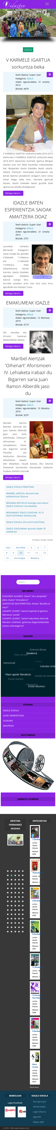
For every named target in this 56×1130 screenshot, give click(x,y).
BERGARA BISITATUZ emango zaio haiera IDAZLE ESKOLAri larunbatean (27, 504)
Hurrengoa (19, 558)
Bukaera (35, 558)
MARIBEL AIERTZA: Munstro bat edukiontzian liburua (22, 495)
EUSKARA (8, 720)
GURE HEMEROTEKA (13, 715)
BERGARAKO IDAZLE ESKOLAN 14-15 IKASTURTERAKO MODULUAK (25, 514)
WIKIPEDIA (8, 725)
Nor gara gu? (39, 1101)
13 (44, 552)
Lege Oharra (39, 1111)
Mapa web (38, 1121)
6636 (35, 852)
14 (7, 558)
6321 (37, 976)
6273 (35, 1080)
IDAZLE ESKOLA (11, 710)
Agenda (37, 1116)
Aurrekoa (20, 547)
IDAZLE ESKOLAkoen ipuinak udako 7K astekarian (26, 530)
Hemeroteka (39, 1106)
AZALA (30, 78)
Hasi (8, 547)
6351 (35, 947)
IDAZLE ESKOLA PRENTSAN (20, 486)
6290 (35, 1044)
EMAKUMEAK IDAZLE (28, 303)
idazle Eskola (35, 845)
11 (28, 552)
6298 (35, 1011)
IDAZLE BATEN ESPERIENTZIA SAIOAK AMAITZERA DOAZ (28, 209)
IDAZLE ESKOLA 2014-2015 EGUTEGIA (25, 522)
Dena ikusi (34, 1087)
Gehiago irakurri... (13, 193)
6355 (35, 914)
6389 (37, 882)
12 (36, 552)
